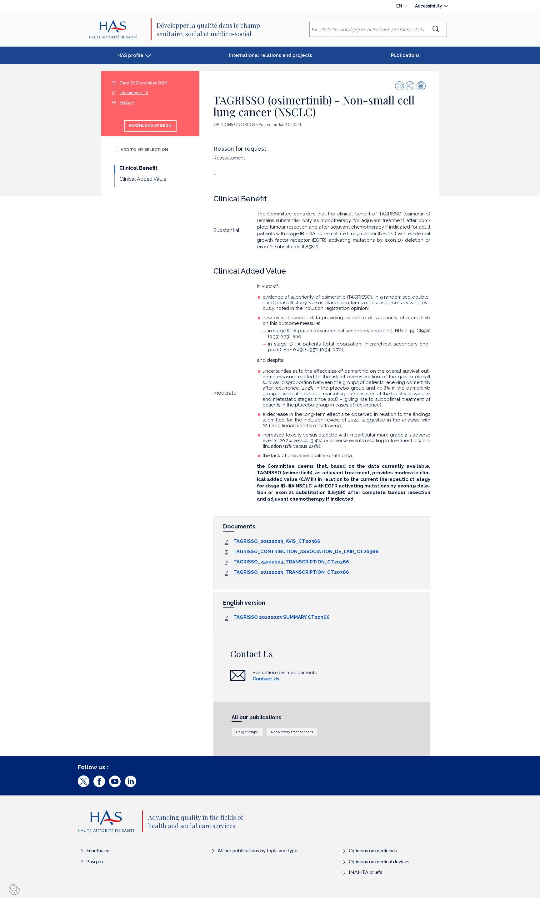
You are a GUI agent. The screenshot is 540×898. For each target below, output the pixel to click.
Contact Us (265, 679)
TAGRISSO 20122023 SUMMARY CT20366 (281, 617)
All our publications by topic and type (257, 850)
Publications (405, 55)
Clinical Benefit (138, 168)
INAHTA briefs (365, 872)
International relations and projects (270, 55)
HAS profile (130, 55)
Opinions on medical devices (379, 861)
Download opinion (150, 126)
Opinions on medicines (373, 850)
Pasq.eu (94, 861)
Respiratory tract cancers (292, 732)
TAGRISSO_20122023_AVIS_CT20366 (276, 541)
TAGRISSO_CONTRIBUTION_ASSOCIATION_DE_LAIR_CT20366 (305, 551)
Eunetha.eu (97, 850)
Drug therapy (247, 732)
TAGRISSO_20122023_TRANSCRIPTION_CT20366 (291, 572)
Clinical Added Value (142, 179)
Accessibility (428, 5)
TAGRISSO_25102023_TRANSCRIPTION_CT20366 (291, 562)
